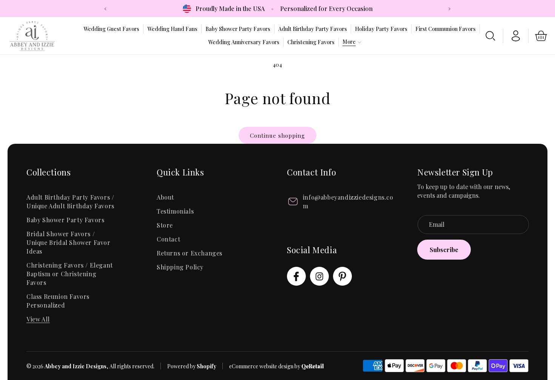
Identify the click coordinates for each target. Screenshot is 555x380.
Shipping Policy (180, 267)
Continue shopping (277, 135)
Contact (168, 239)
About (165, 197)
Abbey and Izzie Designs (75, 366)
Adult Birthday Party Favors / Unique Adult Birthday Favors (70, 201)
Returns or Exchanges (189, 253)
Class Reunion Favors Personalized (57, 300)
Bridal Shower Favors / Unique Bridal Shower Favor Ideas (68, 242)
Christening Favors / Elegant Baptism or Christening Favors (69, 273)
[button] (349, 42)
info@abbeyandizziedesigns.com (348, 201)
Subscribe (444, 250)
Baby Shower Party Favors (65, 220)
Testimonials (175, 211)
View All (38, 319)
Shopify (206, 366)
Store (165, 225)
